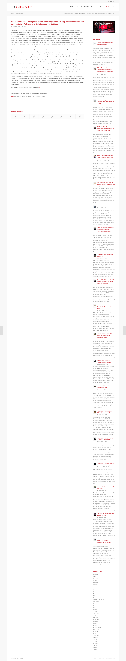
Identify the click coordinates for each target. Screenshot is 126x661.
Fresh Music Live (97, 597)
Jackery (95, 611)
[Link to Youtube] (111, 1)
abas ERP (95, 574)
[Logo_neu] (21, 7)
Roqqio (95, 633)
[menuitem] (72, 7)
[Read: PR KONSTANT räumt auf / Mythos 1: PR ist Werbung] (94, 514)
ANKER (95, 580)
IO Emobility (96, 607)
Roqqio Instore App (40, 96)
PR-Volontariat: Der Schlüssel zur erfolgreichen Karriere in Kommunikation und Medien (105, 229)
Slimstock (95, 637)
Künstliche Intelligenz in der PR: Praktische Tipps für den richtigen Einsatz (105, 101)
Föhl (94, 596)
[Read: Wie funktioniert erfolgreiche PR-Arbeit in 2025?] (94, 255)
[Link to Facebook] (108, 1)
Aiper (94, 576)
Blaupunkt (95, 582)
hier (40, 87)
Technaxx (95, 639)
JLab (94, 615)
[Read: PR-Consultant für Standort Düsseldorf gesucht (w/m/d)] (94, 361)
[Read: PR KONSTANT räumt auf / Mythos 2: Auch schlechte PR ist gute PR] (94, 464)
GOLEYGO (96, 602)
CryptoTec (95, 588)
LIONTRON (96, 619)
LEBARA (95, 617)
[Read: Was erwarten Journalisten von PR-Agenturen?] (94, 487)
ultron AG (95, 643)
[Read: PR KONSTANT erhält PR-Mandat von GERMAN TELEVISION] (94, 439)
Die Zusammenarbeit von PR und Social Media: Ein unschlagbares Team (105, 306)
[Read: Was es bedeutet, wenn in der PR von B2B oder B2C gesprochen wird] (94, 183)
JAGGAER (96, 613)
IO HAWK (95, 609)
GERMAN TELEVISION (99, 600)
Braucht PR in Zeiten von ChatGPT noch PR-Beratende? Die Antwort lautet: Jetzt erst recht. (105, 281)
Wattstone (95, 647)
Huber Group (96, 605)
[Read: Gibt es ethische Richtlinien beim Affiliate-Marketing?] (94, 43)
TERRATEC (96, 641)
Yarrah (95, 649)
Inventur (28, 96)
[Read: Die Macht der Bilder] (94, 206)
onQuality (95, 621)
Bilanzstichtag (17, 96)
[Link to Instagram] (113, 1)
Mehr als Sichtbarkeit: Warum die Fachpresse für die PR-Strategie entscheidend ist (105, 157)
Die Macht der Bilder (102, 206)
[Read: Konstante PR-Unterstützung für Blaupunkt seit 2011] (94, 386)
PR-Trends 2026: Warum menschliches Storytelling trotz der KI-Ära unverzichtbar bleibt (105, 128)
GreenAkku (96, 603)
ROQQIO (24, 26)
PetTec (95, 625)
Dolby (94, 592)
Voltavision (96, 645)
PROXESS (96, 629)
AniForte (95, 578)
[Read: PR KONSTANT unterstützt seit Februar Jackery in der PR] (94, 412)
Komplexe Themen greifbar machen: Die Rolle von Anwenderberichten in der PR (104, 540)
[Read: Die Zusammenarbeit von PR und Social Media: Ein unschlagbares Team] (94, 305)
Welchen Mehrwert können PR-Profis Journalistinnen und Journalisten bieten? (104, 335)
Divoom (95, 590)
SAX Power (96, 635)
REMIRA (95, 631)
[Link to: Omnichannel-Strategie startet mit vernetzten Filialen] (24, 116)
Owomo (95, 623)
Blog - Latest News (17, 14)
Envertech (95, 594)
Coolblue (95, 586)
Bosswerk (95, 584)
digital (23, 96)
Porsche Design (97, 627)
